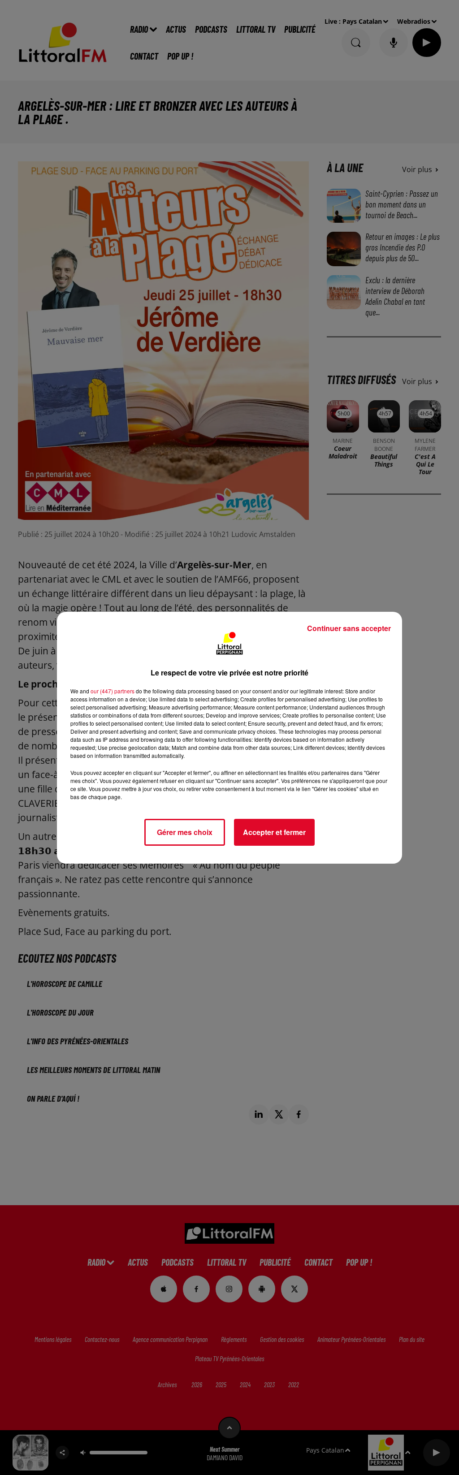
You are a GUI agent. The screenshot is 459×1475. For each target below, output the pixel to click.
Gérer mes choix (184, 832)
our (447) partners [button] (112, 691)
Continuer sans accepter (349, 628)
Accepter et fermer (274, 832)
